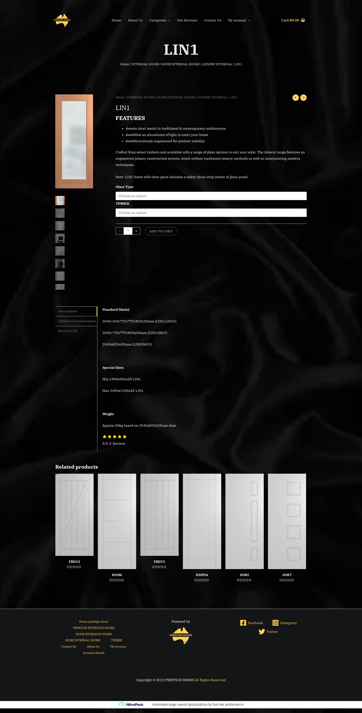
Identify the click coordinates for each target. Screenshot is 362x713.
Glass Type (124, 187)
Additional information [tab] (77, 321)
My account (237, 20)
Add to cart (161, 231)
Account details (94, 653)
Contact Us (212, 20)
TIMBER (122, 203)
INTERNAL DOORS (145, 64)
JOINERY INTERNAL (217, 64)
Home (116, 20)
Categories (157, 20)
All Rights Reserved (210, 680)
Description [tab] (67, 311)
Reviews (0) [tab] (67, 331)
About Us (135, 20)
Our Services (187, 20)
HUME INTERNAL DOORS (181, 64)
